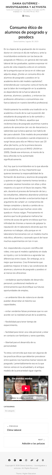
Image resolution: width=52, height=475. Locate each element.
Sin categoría (9, 411)
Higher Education (29, 473)
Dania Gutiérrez (19, 41)
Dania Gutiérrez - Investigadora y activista (26, 5)
